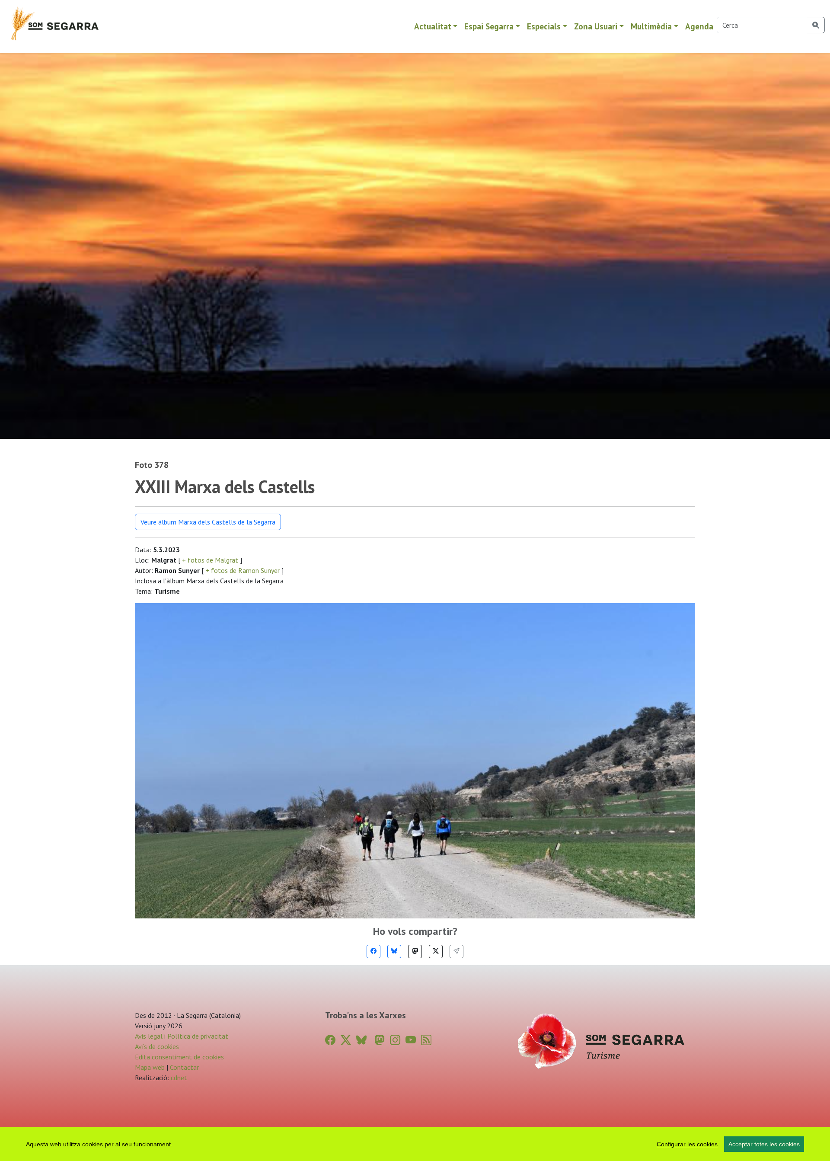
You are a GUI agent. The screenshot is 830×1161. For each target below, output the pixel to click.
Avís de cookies (157, 1046)
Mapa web (150, 1067)
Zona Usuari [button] (595, 26)
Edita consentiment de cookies (179, 1056)
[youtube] (410, 1040)
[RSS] (426, 1040)
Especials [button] (544, 26)
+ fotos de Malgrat (210, 560)
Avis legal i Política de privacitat (181, 1036)
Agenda (699, 26)
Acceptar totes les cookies (764, 1144)
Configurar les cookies (687, 1144)
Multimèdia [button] (651, 26)
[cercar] (816, 25)
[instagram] (395, 1040)
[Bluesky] (394, 951)
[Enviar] (456, 951)
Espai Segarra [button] (489, 26)
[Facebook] (373, 951)
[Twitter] (436, 951)
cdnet (178, 1077)
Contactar (184, 1067)
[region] (415, 1144)
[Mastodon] (415, 951)
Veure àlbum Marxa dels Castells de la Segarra (207, 522)
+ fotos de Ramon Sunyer (242, 570)
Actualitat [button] (432, 26)
